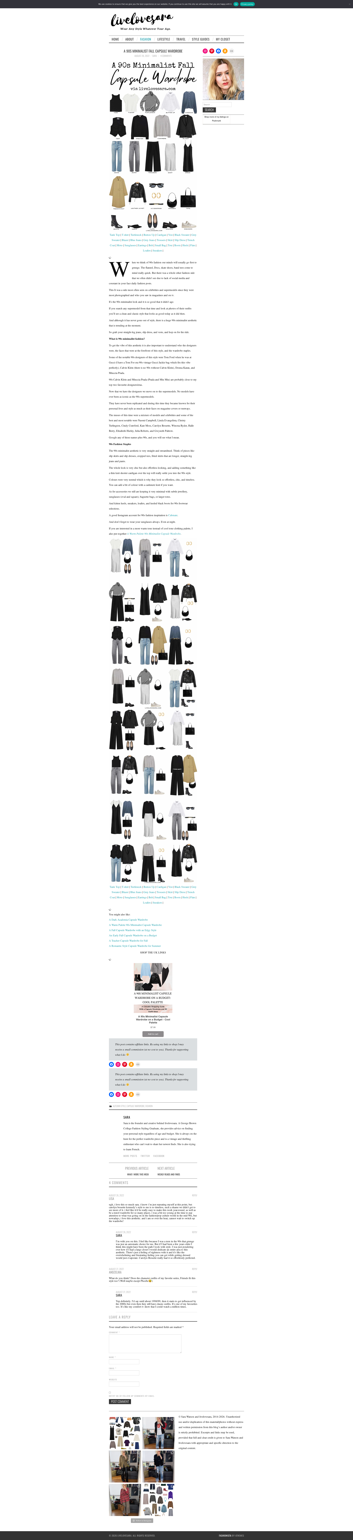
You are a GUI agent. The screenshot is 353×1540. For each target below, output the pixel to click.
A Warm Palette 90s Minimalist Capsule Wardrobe (154, 533)
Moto (120, 245)
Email (112, 1368)
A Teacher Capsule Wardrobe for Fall (128, 940)
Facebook (159, 1156)
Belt (151, 245)
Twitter (145, 1156)
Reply (194, 1195)
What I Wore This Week (138, 1174)
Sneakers (157, 250)
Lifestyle (163, 39)
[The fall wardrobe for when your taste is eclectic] (125, 1433)
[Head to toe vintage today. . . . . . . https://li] (125, 1467)
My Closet (223, 39)
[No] (349, 4)
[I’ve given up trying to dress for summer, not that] (125, 1500)
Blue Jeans (135, 240)
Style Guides (201, 39)
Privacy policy (247, 4)
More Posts (130, 1156)
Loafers (147, 250)
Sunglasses (130, 245)
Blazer (125, 240)
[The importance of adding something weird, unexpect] (158, 1500)
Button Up (149, 234)
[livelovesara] (143, 21)
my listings (221, 116)
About (129, 39)
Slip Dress (180, 240)
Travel (181, 39)
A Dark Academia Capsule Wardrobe (128, 919)
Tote (170, 245)
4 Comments (166, 55)
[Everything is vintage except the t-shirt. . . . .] (158, 1433)
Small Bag (160, 245)
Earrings (142, 245)
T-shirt (125, 234)
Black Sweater (182, 234)
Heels (185, 245)
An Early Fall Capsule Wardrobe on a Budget (133, 935)
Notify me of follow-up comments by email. (132, 1396)
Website (113, 1379)
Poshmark (216, 120)
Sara (154, 55)
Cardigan (161, 234)
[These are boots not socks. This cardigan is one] (158, 1467)
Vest (170, 234)
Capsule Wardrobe (136, 1106)
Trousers (161, 240)
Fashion (145, 39)
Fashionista (225, 1535)
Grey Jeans (149, 240)
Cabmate (172, 515)
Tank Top (115, 234)
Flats (192, 245)
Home (115, 39)
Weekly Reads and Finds (168, 1174)
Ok (236, 4)
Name (112, 1357)
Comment (114, 1332)
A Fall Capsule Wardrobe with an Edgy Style (132, 930)
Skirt (170, 240)
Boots (177, 245)
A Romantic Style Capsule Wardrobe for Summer (135, 945)
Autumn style (119, 1106)
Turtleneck (136, 234)
